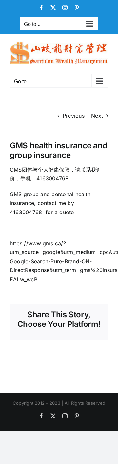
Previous (74, 115)
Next (97, 115)
